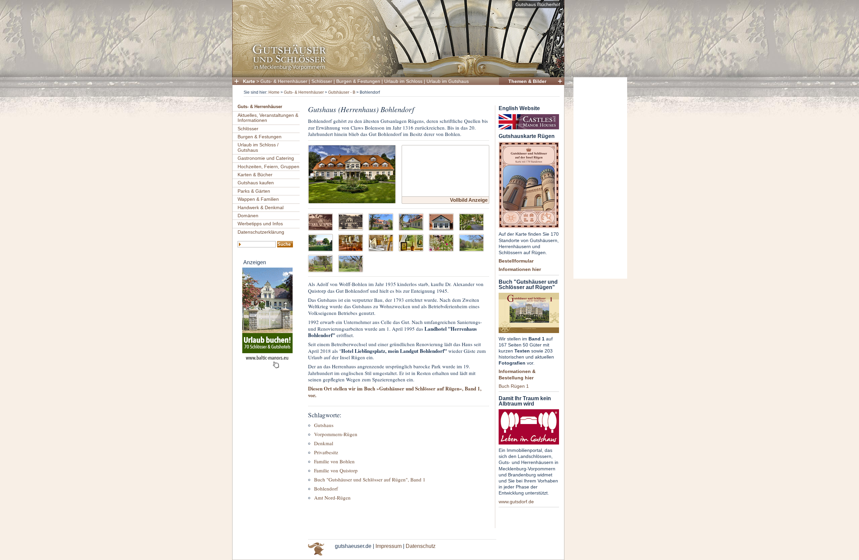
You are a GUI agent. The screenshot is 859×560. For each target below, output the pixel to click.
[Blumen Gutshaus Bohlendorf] (441, 241)
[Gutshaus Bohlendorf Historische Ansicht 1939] (350, 221)
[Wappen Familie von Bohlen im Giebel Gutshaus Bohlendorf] (441, 221)
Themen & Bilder (527, 81)
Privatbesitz (326, 452)
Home (274, 92)
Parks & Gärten (254, 191)
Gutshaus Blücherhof (537, 4)
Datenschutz (421, 546)
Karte (249, 81)
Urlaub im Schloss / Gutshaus (258, 147)
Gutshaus (324, 425)
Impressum (388, 546)
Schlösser (321, 81)
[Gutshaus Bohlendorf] (352, 173)
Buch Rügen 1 (514, 386)
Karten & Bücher (255, 174)
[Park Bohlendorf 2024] (471, 241)
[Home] (396, 69)
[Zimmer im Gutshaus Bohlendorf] (411, 241)
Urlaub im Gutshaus (447, 81)
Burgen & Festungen (358, 81)
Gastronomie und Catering (266, 158)
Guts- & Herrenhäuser (283, 81)
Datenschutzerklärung (261, 232)
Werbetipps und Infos (260, 223)
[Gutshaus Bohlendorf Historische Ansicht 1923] (320, 221)
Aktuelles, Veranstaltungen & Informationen (268, 117)
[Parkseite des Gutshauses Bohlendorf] (320, 241)
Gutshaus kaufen (256, 182)
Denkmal (323, 443)
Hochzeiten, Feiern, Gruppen (268, 166)
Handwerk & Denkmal (261, 207)
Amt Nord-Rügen (332, 497)
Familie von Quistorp (336, 470)
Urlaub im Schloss (403, 81)
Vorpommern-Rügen (335, 434)
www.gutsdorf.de (516, 501)
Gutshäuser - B (341, 92)
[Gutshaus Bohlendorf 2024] (381, 221)
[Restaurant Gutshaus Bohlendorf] (350, 241)
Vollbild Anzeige (469, 200)
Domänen (248, 215)
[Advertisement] (600, 178)
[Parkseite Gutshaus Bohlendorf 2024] (411, 221)
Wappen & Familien (258, 199)
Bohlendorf (326, 488)
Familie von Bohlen (334, 461)
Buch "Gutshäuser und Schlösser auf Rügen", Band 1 (369, 479)
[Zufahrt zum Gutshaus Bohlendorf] (471, 221)
